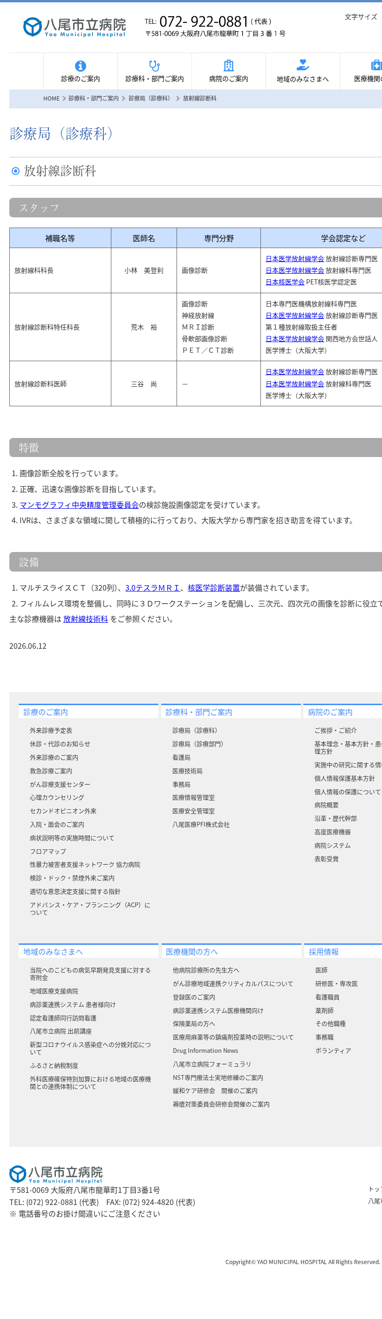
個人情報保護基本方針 (344, 778)
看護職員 (327, 996)
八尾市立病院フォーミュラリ (212, 1063)
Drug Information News (205, 1050)
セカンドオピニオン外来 (63, 810)
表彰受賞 (326, 858)
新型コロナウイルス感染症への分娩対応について (90, 1048)
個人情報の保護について (347, 791)
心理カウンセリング (57, 797)
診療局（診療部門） (199, 743)
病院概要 (326, 804)
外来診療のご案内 (54, 757)
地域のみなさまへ (303, 78)
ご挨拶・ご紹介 (335, 730)
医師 (321, 969)
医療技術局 (187, 770)
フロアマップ (48, 851)
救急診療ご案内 (51, 770)
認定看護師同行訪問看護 (63, 1017)
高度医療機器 (332, 831)
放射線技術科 (85, 618)
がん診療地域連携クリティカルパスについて (233, 983)
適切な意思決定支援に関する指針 (75, 891)
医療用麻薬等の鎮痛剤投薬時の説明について (233, 1036)
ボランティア (333, 1050)
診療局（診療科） (196, 730)
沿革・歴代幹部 (335, 818)
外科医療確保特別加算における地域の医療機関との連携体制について (90, 1082)
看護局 (181, 757)
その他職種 (330, 1023)
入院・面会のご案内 (57, 824)
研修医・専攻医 (336, 983)
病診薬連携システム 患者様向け (73, 1004)
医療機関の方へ (192, 951)
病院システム (332, 845)
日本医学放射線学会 (295, 258)
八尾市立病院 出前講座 (61, 1030)
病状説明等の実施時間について (72, 837)
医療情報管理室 (193, 797)
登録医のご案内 (194, 996)
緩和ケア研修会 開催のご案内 (215, 1090)
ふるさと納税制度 (54, 1065)
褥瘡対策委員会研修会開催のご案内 (221, 1103)
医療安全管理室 (193, 810)
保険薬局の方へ (194, 1023)
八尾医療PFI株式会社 (201, 824)
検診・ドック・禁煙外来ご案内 (72, 877)
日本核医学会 (285, 281)
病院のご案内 (228, 78)
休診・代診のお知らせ (60, 743)
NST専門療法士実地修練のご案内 (218, 1077)
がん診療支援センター (60, 784)
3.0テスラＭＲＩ (152, 587)
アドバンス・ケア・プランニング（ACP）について (90, 908)
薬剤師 (324, 1010)
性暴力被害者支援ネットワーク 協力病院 (85, 864)
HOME (51, 98)
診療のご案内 (80, 78)
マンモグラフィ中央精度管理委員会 (79, 504)
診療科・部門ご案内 (154, 78)
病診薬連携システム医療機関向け (218, 1010)
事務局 (181, 784)
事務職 (324, 1036)
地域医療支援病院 (54, 990)
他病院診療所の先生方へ (206, 969)
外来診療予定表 (51, 730)
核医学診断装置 (214, 587)
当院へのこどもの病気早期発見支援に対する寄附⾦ (90, 973)
